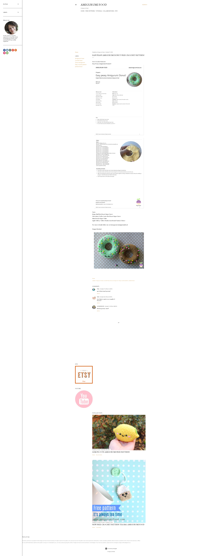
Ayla (98, 297)
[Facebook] (4, 50)
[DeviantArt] (10, 50)
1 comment (98, 527)
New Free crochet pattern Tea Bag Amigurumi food (118, 524)
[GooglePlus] (13, 50)
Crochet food (78, 60)
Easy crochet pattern (81, 64)
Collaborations (108, 11)
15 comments (99, 454)
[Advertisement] (119, 349)
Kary (98, 289)
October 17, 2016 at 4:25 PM (106, 288)
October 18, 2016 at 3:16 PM (106, 296)
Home (82, 11)
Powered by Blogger (112, 548)
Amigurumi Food (94, 4)
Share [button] (76, 52)
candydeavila (100, 306)
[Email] (7, 53)
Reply (98, 293)
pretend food (78, 66)
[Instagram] (7, 50)
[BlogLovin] (4, 53)
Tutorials (99, 11)
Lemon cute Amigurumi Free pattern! (111, 452)
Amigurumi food (79, 58)
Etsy (116, 11)
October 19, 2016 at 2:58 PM (111, 306)
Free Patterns (90, 11)
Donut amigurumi (80, 62)
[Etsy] (15, 50)
